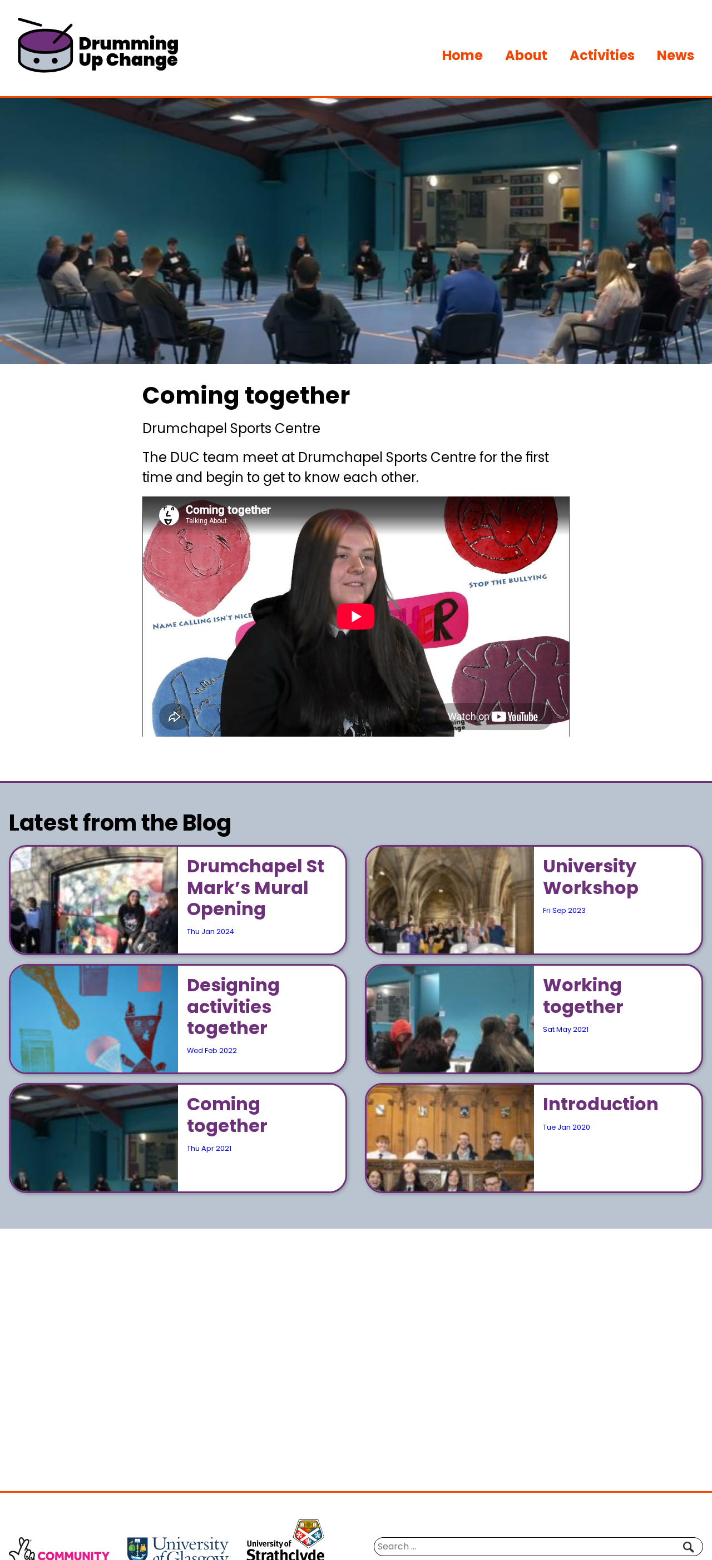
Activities (602, 55)
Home (462, 55)
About (526, 55)
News (675, 55)
